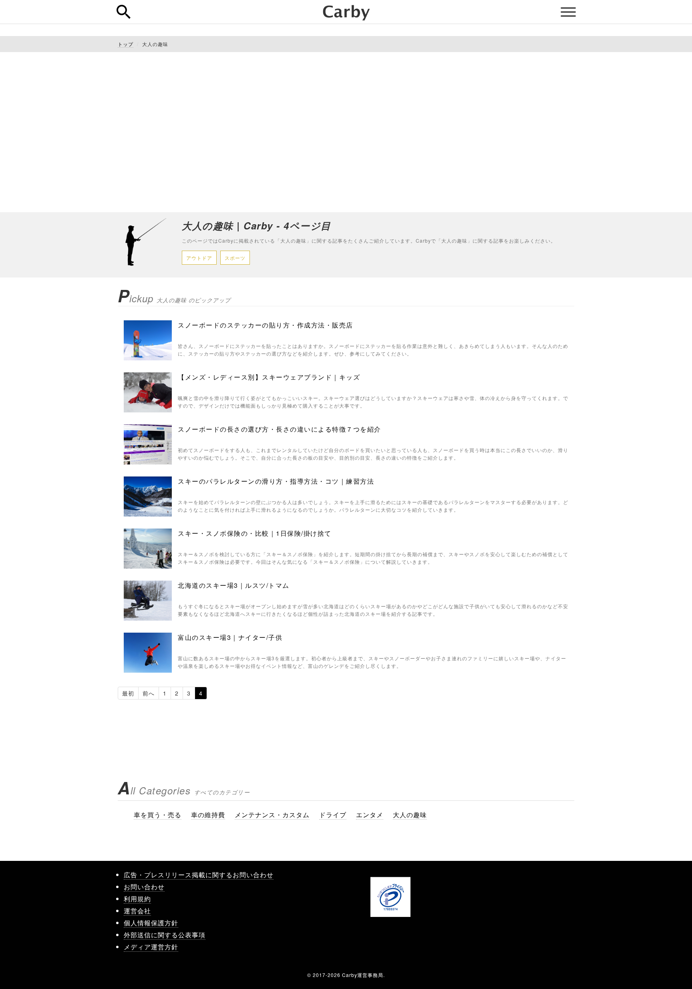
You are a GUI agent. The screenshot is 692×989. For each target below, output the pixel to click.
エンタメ (369, 814)
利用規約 (137, 898)
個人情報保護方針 (151, 922)
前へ (149, 693)
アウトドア (199, 257)
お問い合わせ (144, 886)
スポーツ (235, 257)
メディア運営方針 (151, 946)
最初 (128, 693)
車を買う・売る (157, 814)
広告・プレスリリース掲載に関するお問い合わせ (199, 874)
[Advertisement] (346, 132)
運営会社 (137, 910)
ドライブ (332, 814)
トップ (125, 43)
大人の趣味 (410, 814)
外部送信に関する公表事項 (164, 934)
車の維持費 (208, 814)
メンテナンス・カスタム (272, 814)
